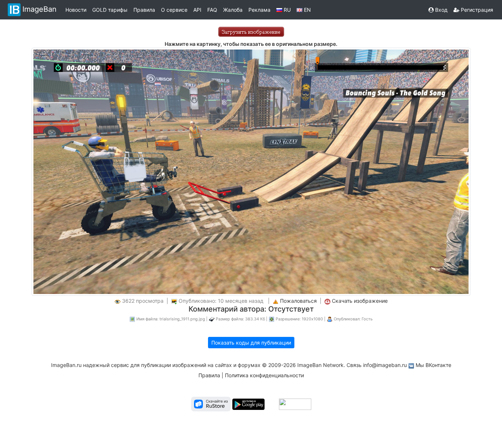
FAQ (212, 10)
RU (286, 10)
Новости (75, 10)
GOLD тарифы (110, 10)
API (197, 10)
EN (306, 10)
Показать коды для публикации (251, 342)
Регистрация (476, 10)
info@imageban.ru (385, 365)
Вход (441, 10)
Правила (144, 10)
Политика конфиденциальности (264, 375)
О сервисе (174, 10)
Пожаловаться (298, 301)
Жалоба (233, 10)
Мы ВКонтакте (433, 365)
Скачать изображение (360, 301)
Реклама (259, 10)
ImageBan (39, 9)
